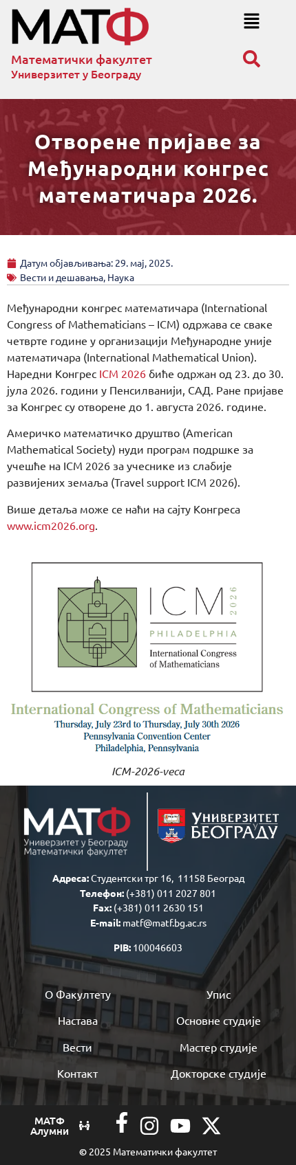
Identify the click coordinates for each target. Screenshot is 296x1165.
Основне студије (218, 1020)
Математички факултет (81, 59)
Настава (78, 1020)
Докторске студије (218, 1073)
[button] (252, 21)
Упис (219, 994)
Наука (120, 277)
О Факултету (78, 994)
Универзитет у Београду (76, 73)
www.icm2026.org (51, 525)
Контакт (77, 1073)
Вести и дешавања (61, 277)
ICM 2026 (122, 373)
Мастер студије (218, 1047)
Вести (77, 1047)
